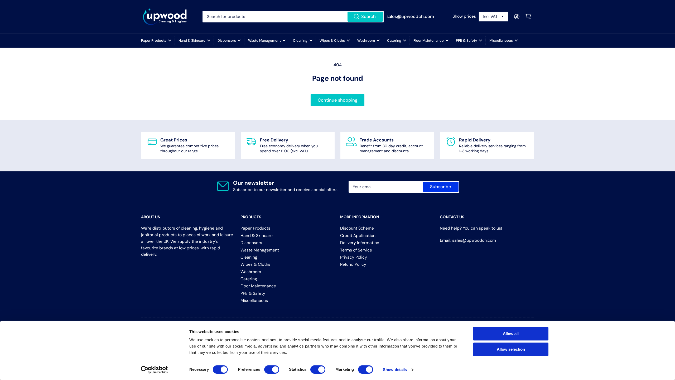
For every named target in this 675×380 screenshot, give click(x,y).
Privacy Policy (353, 257)
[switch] (271, 369)
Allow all (511, 333)
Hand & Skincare (192, 40)
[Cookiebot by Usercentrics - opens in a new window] (154, 370)
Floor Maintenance (428, 40)
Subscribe (440, 186)
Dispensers (227, 40)
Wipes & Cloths (332, 40)
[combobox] (293, 16)
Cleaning (300, 40)
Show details (395, 369)
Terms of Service (356, 250)
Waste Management (264, 40)
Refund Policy (353, 264)
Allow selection (511, 349)
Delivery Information (359, 242)
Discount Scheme (357, 228)
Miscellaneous (501, 40)
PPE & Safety (466, 40)
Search (368, 16)
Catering (394, 40)
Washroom (366, 40)
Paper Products (153, 40)
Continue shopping (337, 100)
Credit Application (357, 235)
